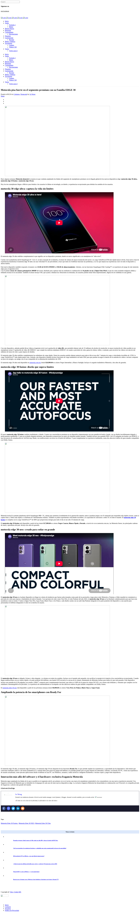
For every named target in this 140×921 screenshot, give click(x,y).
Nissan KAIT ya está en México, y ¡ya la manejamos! (26, 871)
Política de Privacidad (12, 910)
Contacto (8, 907)
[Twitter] (13, 808)
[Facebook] (4, 808)
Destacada (23, 94)
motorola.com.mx (35, 362)
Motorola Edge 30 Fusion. (9, 823)
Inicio (7, 905)
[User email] (22, 808)
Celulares (17, 94)
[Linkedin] (18, 808)
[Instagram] (8, 808)
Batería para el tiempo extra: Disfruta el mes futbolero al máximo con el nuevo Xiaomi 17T (36, 879)
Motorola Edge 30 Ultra (43, 823)
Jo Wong (32, 94)
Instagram (5, 11)
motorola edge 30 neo (10, 688)
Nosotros (8, 909)
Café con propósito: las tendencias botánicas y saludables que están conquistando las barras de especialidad (39, 848)
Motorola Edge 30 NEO (26, 823)
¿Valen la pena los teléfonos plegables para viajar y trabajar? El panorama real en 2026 (35, 863)
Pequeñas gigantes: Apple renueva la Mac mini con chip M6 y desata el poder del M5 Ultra (35, 840)
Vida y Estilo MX (15, 892)
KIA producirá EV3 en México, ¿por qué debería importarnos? (28, 856)
